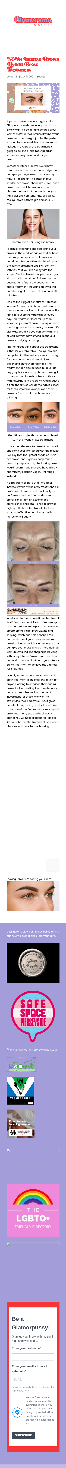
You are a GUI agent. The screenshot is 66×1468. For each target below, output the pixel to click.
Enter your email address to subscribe (30, 1369)
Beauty (41, 76)
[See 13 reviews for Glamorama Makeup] (32, 1050)
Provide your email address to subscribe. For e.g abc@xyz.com (33, 1389)
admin (14, 76)
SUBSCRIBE (23, 1435)
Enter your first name (26, 1348)
